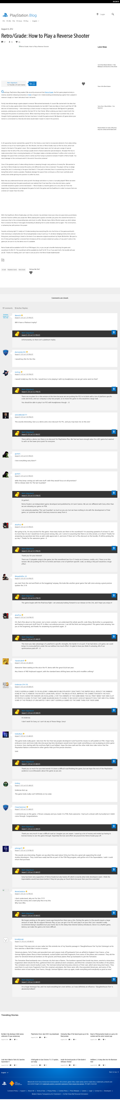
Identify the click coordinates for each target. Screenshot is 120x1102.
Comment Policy (12, 1091)
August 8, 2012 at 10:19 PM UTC (31, 495)
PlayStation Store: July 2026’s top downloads (45, 1034)
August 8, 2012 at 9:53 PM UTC (31, 335)
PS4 (13, 21)
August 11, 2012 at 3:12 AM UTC (31, 982)
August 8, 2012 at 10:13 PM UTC (31, 551)
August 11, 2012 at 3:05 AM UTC (31, 639)
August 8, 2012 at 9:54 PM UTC (24, 578)
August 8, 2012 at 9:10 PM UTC (24, 527)
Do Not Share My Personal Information (75, 1094)
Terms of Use (41, 1091)
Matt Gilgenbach (12, 82)
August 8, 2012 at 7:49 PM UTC (24, 374)
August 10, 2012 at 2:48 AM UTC (24, 941)
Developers (107, 1091)
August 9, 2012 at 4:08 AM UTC (24, 687)
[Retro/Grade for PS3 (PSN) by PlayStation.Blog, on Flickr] (25, 137)
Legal (90, 1091)
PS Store (19, 21)
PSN (29, 95)
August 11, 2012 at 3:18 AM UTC (31, 915)
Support (23, 1091)
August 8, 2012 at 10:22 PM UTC (31, 598)
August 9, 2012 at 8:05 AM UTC (24, 785)
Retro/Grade (49, 92)
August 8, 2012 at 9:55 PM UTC (31, 434)
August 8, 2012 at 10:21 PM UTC (31, 392)
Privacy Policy (51, 1091)
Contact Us (98, 1091)
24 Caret (4, 269)
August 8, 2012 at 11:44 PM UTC (24, 617)
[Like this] (15, 1039)
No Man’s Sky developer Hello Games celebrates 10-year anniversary (12, 1035)
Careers (84, 1091)
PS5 (4, 21)
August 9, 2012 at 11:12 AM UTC (24, 809)
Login (102, 14)
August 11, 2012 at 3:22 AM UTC (31, 829)
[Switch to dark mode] (97, 14)
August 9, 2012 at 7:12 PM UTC (24, 894)
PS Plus (26, 21)
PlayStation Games (12, 269)
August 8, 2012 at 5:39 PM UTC (24, 318)
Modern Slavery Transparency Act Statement (46, 1094)
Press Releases (74, 1091)
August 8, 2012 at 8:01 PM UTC (24, 456)
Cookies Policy (63, 1091)
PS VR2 (9, 21)
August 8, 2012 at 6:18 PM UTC (24, 354)
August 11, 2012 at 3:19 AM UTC (31, 872)
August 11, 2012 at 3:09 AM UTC (31, 713)
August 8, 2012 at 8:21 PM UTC (24, 476)
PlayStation (23, 15)
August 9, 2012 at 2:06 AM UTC (24, 663)
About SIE (31, 1091)
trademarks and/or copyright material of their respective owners (63, 1084)
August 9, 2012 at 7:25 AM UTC (24, 736)
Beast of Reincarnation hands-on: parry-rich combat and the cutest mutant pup (103, 1035)
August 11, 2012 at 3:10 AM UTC (31, 764)
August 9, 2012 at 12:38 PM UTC (24, 850)
